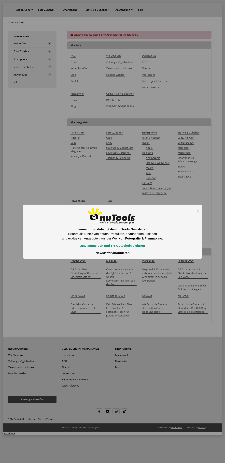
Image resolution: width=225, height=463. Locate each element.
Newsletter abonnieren (113, 253)
